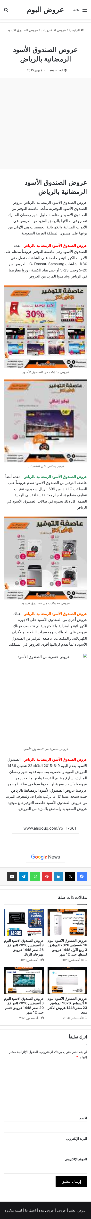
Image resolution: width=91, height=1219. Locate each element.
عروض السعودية (74, 808)
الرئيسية (75, 30)
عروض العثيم (77, 1210)
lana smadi (56, 70)
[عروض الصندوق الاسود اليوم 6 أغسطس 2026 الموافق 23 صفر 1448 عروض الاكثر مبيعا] (67, 980)
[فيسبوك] (82, 876)
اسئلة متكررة (14, 1210)
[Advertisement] (45, 123)
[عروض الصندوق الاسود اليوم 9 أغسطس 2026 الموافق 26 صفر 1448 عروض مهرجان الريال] (24, 922)
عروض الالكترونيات (53, 30)
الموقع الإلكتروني (76, 1159)
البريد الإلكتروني (76, 1138)
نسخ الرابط (45, 839)
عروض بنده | (46, 1210)
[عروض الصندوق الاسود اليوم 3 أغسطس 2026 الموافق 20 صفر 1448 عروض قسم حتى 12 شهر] (24, 980)
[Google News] (45, 857)
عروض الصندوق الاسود (23, 30)
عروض (61, 1210)
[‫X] (70, 876)
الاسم (83, 1118)
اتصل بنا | (30, 1210)
